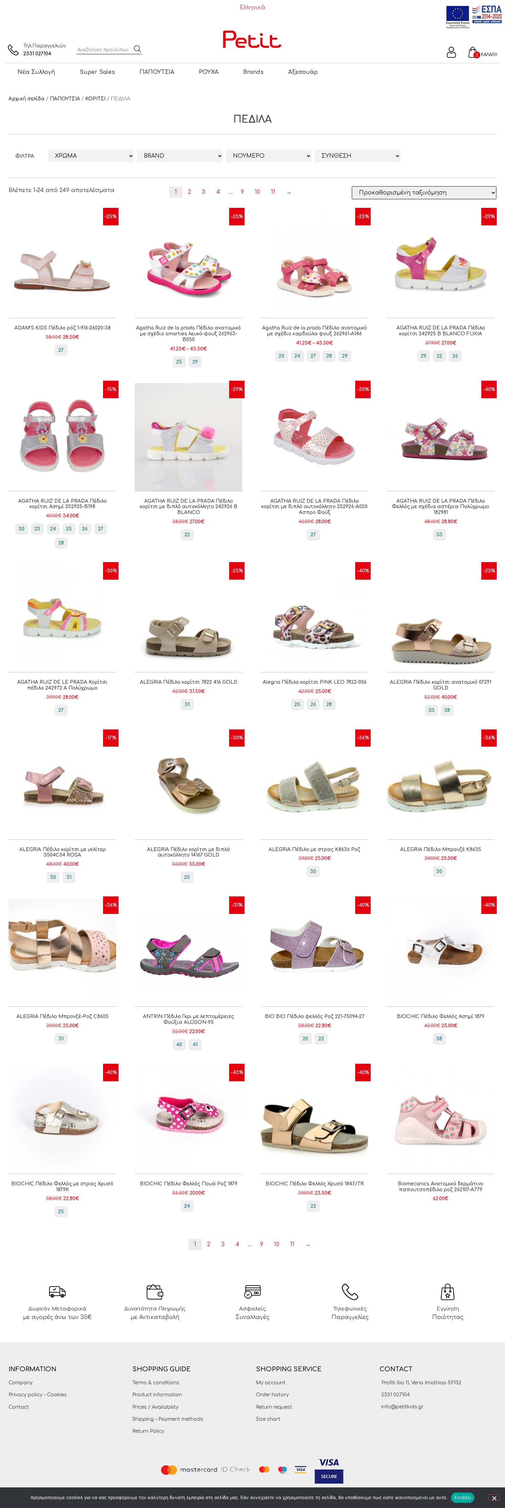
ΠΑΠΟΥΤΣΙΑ (156, 72)
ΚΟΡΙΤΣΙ (95, 98)
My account (270, 1382)
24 (297, 356)
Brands (253, 72)
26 (455, 356)
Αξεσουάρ (303, 72)
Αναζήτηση (137, 49)
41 (195, 1044)
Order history (272, 1394)
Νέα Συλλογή (36, 72)
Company (21, 1382)
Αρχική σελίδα (27, 98)
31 (187, 704)
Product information (157, 1394)
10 (257, 192)
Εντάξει (462, 1497)
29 (195, 362)
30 (21, 529)
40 (179, 1044)
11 (273, 192)
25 (179, 362)
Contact (19, 1407)
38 (447, 710)
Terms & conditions (155, 1382)
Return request (274, 1407)
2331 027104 (37, 53)
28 (329, 356)
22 (439, 356)
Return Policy (148, 1431)
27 (61, 350)
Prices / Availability (155, 1407)
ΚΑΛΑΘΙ (489, 54)
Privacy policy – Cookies (38, 1394)
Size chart (268, 1419)
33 (439, 534)
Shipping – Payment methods (167, 1419)
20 (305, 1038)
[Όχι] (494, 1497)
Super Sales (97, 72)
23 (37, 529)
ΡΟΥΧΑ (208, 72)
